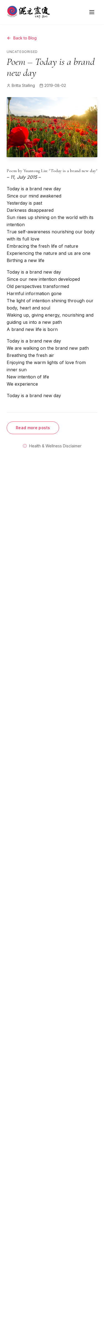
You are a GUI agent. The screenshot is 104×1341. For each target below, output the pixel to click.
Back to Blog (25, 38)
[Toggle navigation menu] (91, 12)
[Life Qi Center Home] (28, 12)
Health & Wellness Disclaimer (55, 446)
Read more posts (33, 427)
